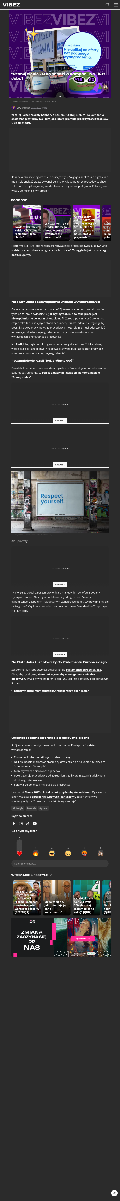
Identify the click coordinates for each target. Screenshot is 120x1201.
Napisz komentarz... (25, 863)
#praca (44, 808)
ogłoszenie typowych (54, 797)
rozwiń (59, 420)
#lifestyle (18, 808)
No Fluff (19, 344)
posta (65, 404)
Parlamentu (83, 670)
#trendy (31, 808)
